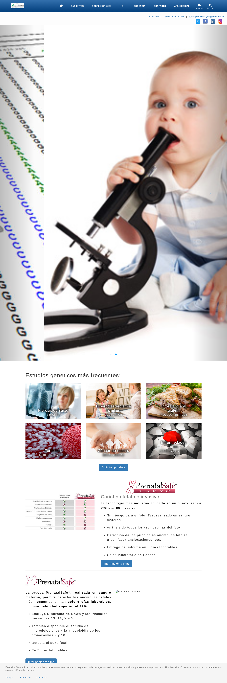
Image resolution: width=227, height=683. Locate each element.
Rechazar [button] (25, 677)
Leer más (41, 677)
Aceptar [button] (10, 677)
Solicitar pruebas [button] (113, 467)
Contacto (160, 6)
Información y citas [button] (116, 563)
